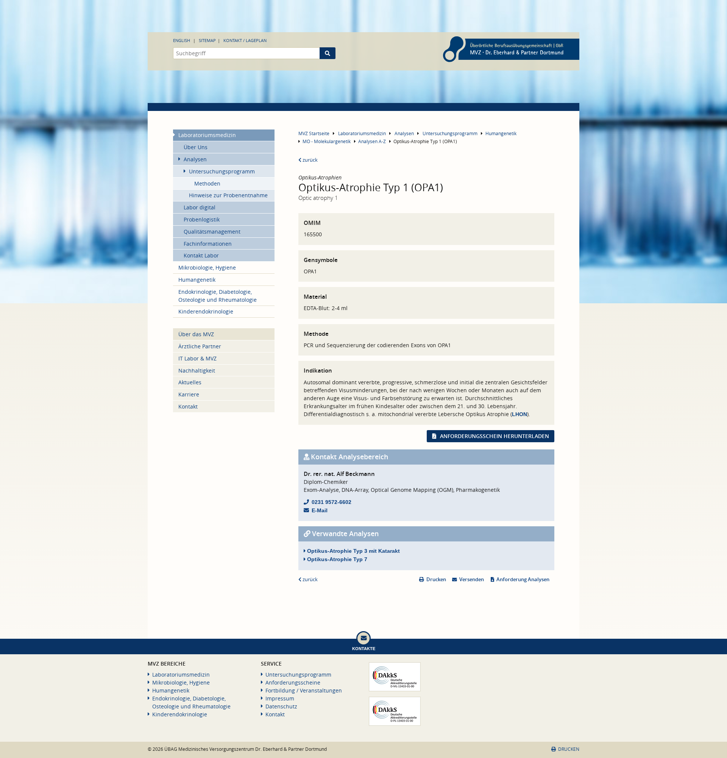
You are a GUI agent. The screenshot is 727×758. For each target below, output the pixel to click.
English (181, 40)
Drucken (436, 579)
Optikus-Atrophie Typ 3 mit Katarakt (353, 551)
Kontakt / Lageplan (245, 40)
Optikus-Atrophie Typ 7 (336, 559)
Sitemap (207, 40)
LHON (519, 414)
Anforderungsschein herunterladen (494, 436)
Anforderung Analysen (522, 579)
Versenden (471, 579)
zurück (309, 160)
